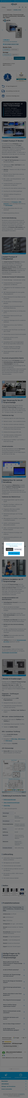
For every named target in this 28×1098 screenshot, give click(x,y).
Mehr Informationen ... (14, 546)
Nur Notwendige (18, 549)
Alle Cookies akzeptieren (14, 553)
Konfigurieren (9, 549)
